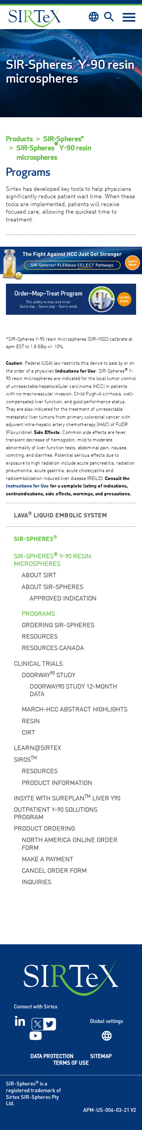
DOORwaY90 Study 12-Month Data (73, 689)
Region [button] (94, 17)
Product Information (57, 782)
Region (107, 1036)
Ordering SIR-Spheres (58, 624)
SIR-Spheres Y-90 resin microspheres (54, 152)
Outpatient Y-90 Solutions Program (55, 812)
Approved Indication (63, 597)
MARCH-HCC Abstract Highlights (74, 708)
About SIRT (39, 574)
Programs (38, 613)
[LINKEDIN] (20, 1024)
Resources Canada (53, 647)
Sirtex (35, 17)
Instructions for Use (27, 485)
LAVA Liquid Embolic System (60, 514)
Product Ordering (44, 828)
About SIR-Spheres (52, 586)
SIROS (25, 758)
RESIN (31, 720)
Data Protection (51, 1056)
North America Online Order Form (70, 843)
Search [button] (109, 17)
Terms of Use (71, 1063)
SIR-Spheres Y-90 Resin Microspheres (52, 559)
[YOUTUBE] (35, 1038)
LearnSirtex (37, 747)
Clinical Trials (38, 663)
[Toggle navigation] (129, 17)
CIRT (28, 732)
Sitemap (101, 1056)
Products (19, 139)
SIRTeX (71, 978)
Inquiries (36, 881)
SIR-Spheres (35, 538)
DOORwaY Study (48, 674)
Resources (40, 636)
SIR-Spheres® (63, 139)
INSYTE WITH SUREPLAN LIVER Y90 (67, 797)
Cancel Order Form (54, 870)
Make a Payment (47, 858)
